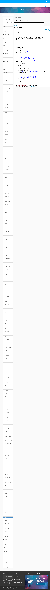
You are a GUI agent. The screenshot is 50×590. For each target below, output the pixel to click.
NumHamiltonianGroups (8, 371)
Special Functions (6, 58)
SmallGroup (6, 488)
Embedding (6, 174)
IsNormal (6, 274)
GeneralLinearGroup (7, 199)
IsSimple (6, 299)
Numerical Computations (7, 53)
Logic (5, 67)
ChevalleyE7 (6, 120)
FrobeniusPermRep (7, 196)
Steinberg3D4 (6, 501)
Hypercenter (6, 217)
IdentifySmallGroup (7, 220)
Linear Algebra (6, 48)
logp (5, 328)
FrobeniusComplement (7, 191)
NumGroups (6, 369)
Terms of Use (16, 588)
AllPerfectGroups (7, 91)
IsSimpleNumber (7, 301)
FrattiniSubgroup (7, 188)
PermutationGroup (7, 431)
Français (9, 587)
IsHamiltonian (6, 255)
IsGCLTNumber (7, 253)
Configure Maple (6, 562)
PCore (5, 396)
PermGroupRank (7, 412)
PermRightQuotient (7, 428)
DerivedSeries (6, 153)
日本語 (13, 587)
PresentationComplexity (8, 436)
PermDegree (6, 409)
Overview (6, 75)
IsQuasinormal (6, 291)
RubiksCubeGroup (7, 474)
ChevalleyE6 (6, 118)
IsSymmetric (6, 317)
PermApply (6, 401)
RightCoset (6, 471)
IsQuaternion (6, 293)
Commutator (6, 129)
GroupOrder (6, 207)
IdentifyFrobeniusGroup (8, 218)
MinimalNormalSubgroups (8, 347)
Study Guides (5, 556)
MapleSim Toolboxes (6, 567)
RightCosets (6, 472)
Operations (6, 382)
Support (6, 509)
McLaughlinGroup (7, 342)
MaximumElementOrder (8, 339)
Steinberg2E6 (6, 499)
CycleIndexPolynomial (7, 145)
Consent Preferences (22, 588)
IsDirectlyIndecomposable (8, 245)
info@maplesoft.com (18, 579)
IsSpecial (6, 307)
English (6, 587)
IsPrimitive (6, 290)
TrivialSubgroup (7, 533)
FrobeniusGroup (7, 193)
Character (6, 115)
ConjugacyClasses (7, 137)
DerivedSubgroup (7, 155)
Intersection (6, 223)
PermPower (6, 423)
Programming (5, 544)
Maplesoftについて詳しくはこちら (6, 583)
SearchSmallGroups (7, 480)
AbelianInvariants (7, 83)
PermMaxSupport (7, 417)
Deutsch (11, 587)
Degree (6, 150)
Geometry (5, 45)
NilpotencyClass (7, 355)
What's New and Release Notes (7, 19)
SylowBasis (6, 515)
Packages (5, 56)
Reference (5, 557)
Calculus (5, 31)
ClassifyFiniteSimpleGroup (8, 126)
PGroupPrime (6, 433)
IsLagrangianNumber (7, 261)
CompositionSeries (7, 134)
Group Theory (6, 72)
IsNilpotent (6, 271)
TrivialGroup (6, 531)
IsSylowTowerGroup (7, 315)
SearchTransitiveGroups (8, 482)
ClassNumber (6, 128)
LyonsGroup (6, 334)
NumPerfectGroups (7, 374)
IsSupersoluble (6, 312)
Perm (5, 399)
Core (5, 142)
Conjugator (6, 139)
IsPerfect (6, 282)
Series (5, 485)
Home (15, 14)
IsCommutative (7, 236)
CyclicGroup (6, 147)
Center (6, 110)
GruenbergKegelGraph (7, 209)
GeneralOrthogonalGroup (8, 201)
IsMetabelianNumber (7, 266)
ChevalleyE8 (6, 121)
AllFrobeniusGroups (7, 88)
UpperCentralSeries (7, 534)
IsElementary (6, 247)
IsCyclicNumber (7, 239)
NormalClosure (7, 361)
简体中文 (16, 587)
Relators (6, 469)
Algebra (5, 29)
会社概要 (4, 573)
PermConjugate (7, 406)
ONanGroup (6, 380)
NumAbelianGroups (7, 366)
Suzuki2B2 (6, 512)
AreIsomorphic (6, 99)
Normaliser (6, 363)
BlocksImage (6, 102)
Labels (5, 323)
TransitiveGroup (7, 528)
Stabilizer (6, 498)
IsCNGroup (6, 234)
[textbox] (25, 37)
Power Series (6, 69)
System (5, 559)
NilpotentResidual (7, 358)
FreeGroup (6, 190)
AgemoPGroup (6, 85)
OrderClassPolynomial (7, 388)
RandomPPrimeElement (7, 461)
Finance (5, 42)
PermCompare (6, 404)
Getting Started (6, 17)
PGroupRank (6, 434)
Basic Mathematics (6, 61)
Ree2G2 (6, 466)
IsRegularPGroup (7, 296)
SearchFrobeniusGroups (8, 477)
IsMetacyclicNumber (7, 269)
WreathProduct (7, 536)
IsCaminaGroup (7, 231)
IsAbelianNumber (7, 226)
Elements (6, 172)
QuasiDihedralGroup (7, 453)
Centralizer (6, 112)
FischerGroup (6, 182)
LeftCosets (6, 326)
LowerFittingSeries (7, 331)
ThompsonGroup (7, 525)
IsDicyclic (6, 242)
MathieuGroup (6, 336)
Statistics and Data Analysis (7, 542)
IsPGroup (6, 288)
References (6, 74)
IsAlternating (6, 228)
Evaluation (5, 38)
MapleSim (5, 565)
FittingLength (6, 183)
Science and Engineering (6, 547)
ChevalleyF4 (6, 123)
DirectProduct (6, 161)
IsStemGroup (6, 309)
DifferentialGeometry (6, 66)
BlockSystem (6, 104)
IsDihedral (6, 244)
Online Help (20, 14)
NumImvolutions (7, 372)
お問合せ (41, 4)
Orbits (5, 385)
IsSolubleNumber (7, 304)
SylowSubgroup (6, 517)
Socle (5, 490)
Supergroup (6, 507)
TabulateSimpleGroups (7, 523)
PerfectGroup (6, 398)
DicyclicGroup (6, 156)
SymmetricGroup (7, 520)
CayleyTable (6, 107)
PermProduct (6, 425)
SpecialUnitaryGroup (7, 496)
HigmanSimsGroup (7, 215)
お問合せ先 (15, 573)
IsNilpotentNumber (7, 272)
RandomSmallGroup (7, 463)
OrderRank (6, 393)
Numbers (5, 539)
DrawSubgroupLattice (7, 164)
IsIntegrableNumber (7, 258)
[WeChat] (21, 582)
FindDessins (6, 180)
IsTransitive (6, 318)
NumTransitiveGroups (7, 377)
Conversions (6, 64)
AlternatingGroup (7, 96)
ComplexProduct (7, 131)
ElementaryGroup (7, 166)
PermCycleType (7, 407)
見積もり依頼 (45, 4)
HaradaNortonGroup (7, 212)
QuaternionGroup (7, 455)
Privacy (19, 588)
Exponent (6, 177)
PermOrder (6, 420)
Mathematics (5, 26)
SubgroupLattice (7, 504)
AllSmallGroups (7, 93)
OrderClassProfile (7, 390)
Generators (6, 204)
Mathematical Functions (7, 50)
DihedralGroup (6, 158)
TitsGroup (6, 526)
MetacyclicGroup (7, 344)
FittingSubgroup (7, 185)
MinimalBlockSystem (7, 345)
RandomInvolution (7, 458)
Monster (6, 353)
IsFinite (6, 250)
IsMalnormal (6, 263)
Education (5, 554)
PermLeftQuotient (7, 415)
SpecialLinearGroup (7, 493)
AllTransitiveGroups (7, 94)
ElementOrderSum (7, 169)
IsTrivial (6, 320)
